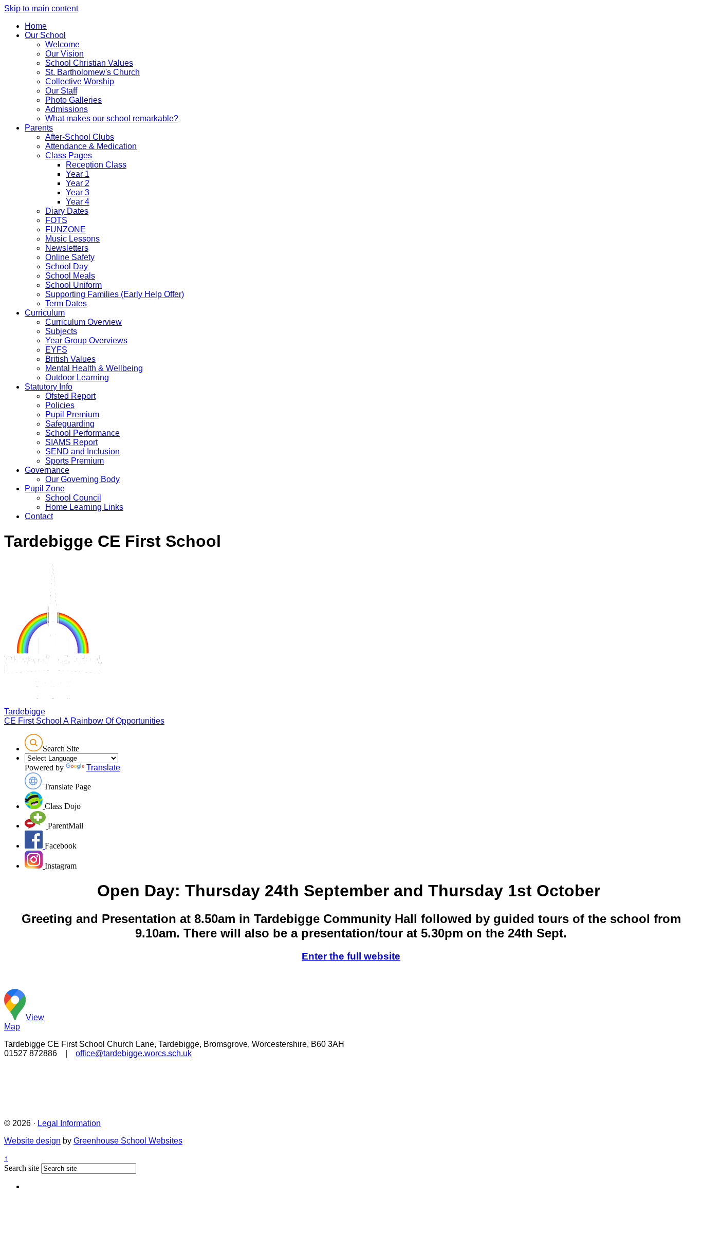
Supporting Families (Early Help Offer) (114, 294)
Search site (21, 1168)
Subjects (61, 331)
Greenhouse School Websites (127, 1140)
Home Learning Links (84, 507)
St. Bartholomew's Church (92, 72)
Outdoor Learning (77, 377)
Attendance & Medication (91, 146)
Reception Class (96, 164)
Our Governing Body (82, 479)
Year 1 (77, 174)
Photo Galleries (73, 100)
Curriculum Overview (83, 322)
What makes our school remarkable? (111, 118)
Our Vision (64, 53)
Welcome (62, 44)
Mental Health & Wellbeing (94, 368)
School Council (73, 497)
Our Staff (61, 90)
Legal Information (69, 1123)
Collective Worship (79, 81)
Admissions (66, 109)
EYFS (56, 349)
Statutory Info (48, 386)
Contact (39, 516)
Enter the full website (351, 956)
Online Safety (70, 257)
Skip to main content (41, 8)
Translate (103, 767)
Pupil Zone (45, 488)
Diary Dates (66, 211)
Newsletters (66, 248)
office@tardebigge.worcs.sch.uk (134, 1053)
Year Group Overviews (86, 340)
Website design (32, 1140)
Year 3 (77, 192)
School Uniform (73, 285)
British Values (70, 359)
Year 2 (77, 183)
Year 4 (77, 201)
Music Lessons (72, 238)
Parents (39, 127)
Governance (47, 470)
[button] (34, 742)
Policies (60, 405)
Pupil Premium (72, 414)
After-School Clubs (79, 137)
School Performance (82, 433)
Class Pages (68, 155)
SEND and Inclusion (82, 451)
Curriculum (45, 312)
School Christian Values (89, 63)
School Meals (70, 275)
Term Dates (66, 303)
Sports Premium (74, 460)
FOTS (56, 220)
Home (36, 26)
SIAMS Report (71, 442)
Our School (45, 35)
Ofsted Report (70, 396)
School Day (66, 266)
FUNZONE (65, 229)
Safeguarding (70, 423)
